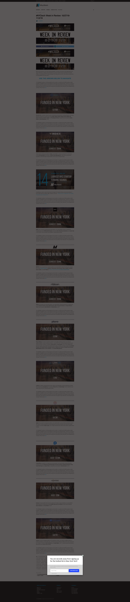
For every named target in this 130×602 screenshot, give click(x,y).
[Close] (83, 555)
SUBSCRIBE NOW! (74, 570)
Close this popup (54, 573)
